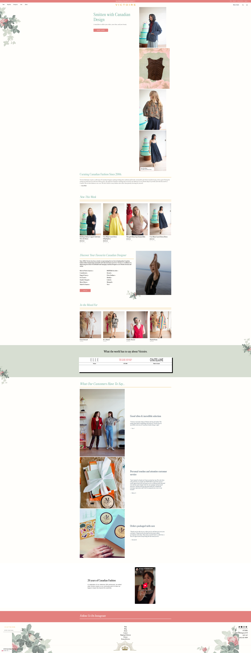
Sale (21, 4)
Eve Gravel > (83, 277)
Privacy (125, 637)
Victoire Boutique (9, 649)
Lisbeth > (109, 280)
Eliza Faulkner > (111, 275)
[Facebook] (241, 627)
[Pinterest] (246, 627)
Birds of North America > (86, 271)
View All (85, 290)
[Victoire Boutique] (125, 5)
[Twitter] (239, 627)
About (26, 4)
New (4, 4)
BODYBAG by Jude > (112, 271)
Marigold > (110, 282)
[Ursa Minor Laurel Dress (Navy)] (160, 219)
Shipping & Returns (125, 635)
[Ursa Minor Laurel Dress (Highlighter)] (113, 219)
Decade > (109, 273)
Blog (125, 629)
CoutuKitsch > (84, 273)
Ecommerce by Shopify (19, 649)
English (246, 1)
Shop (125, 627)
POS (13, 649)
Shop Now (101, 30)
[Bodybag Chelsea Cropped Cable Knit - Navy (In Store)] (90, 219)
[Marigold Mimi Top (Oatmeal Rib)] (137, 219)
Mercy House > (84, 282)
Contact (125, 633)
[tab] (94, 359)
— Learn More (83, 185)
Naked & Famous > (85, 284)
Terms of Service (125, 639)
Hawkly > (109, 277)
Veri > (108, 284)
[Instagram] (244, 627)
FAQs (231, 1)
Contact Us (234, 1)
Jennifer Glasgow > (85, 280)
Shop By (9, 4)
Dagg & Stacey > (84, 275)
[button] (5, 651)
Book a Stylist (236, 5)
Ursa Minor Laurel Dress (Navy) (146, 169)
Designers (15, 4)
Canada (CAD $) (240, 1)
